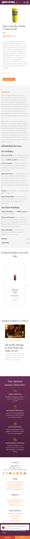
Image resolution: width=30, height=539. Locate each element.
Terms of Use (15, 505)
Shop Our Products (15, 482)
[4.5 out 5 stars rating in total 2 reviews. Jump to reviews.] (15, 296)
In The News (15, 516)
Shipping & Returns (15, 500)
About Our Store (15, 514)
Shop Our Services (15, 485)
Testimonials (15, 521)
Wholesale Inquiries (15, 489)
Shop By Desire (15, 487)
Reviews (15, 518)
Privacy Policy (15, 503)
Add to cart (9, 79)
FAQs (15, 498)
